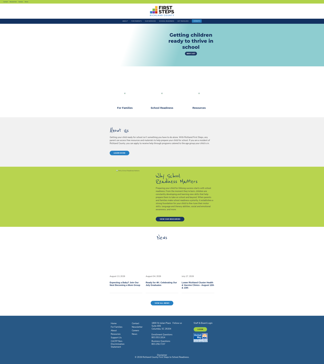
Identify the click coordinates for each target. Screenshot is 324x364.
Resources (115, 334)
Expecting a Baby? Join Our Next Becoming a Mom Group (125, 283)
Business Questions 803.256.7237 (161, 342)
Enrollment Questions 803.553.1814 (162, 336)
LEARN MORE (119, 153)
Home (114, 323)
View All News (162, 303)
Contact (135, 323)
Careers (135, 330)
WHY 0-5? (191, 53)
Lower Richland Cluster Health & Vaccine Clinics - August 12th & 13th (198, 285)
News (134, 334)
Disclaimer (162, 355)
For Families (116, 327)
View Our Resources (170, 219)
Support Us (116, 337)
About (114, 330)
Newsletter (137, 327)
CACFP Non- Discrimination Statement (117, 344)
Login (200, 329)
